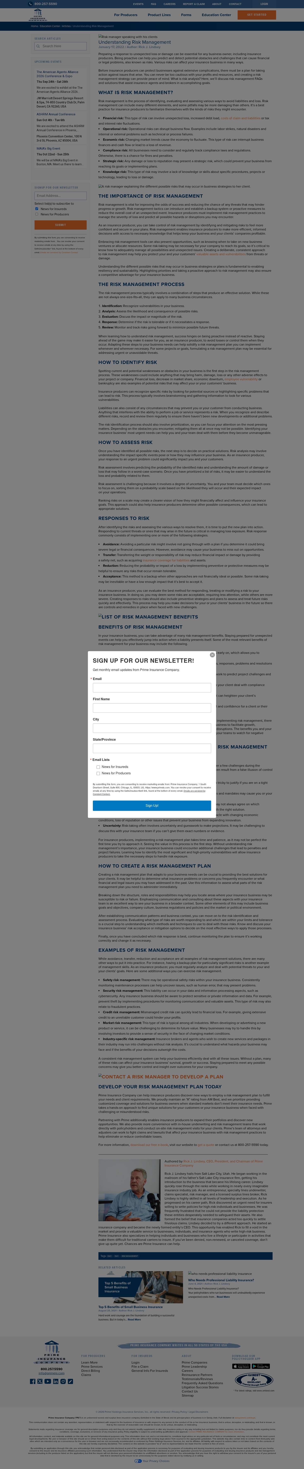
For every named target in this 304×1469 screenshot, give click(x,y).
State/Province (104, 739)
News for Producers (116, 773)
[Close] (212, 654)
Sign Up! (152, 805)
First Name (101, 699)
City (96, 719)
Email (97, 678)
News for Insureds (115, 766)
